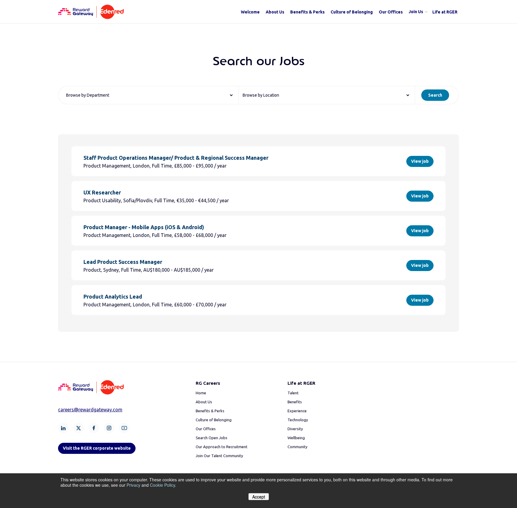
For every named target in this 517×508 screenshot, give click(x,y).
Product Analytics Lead (112, 296)
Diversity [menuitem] (295, 429)
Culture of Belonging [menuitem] (352, 12)
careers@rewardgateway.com (90, 409)
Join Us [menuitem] (416, 11)
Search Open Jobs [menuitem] (211, 438)
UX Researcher (102, 192)
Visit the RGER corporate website (97, 448)
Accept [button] (258, 497)
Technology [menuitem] (298, 420)
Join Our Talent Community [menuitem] (219, 456)
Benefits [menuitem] (295, 402)
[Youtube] (124, 428)
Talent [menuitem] (293, 393)
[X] (78, 428)
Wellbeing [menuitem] (296, 438)
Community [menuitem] (297, 447)
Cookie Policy (162, 485)
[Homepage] (91, 17)
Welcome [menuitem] (250, 12)
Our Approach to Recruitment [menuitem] (221, 447)
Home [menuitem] (201, 393)
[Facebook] (94, 428)
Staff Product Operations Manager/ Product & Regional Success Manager (175, 158)
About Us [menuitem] (275, 12)
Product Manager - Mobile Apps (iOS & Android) (143, 227)
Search (435, 95)
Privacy (133, 485)
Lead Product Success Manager (122, 262)
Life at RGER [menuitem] (444, 12)
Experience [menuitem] (297, 411)
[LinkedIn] (63, 428)
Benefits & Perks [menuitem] (307, 12)
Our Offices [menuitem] (391, 12)
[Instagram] (109, 428)
